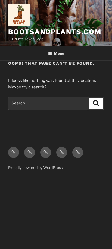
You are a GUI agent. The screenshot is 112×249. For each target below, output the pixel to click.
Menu (59, 53)
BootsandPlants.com (54, 32)
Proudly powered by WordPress (35, 167)
